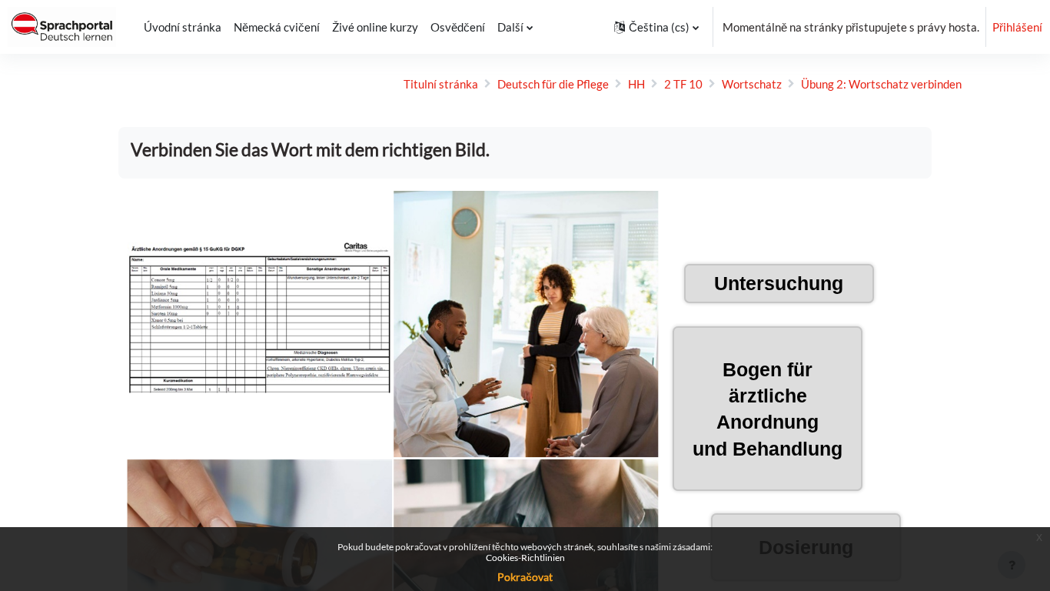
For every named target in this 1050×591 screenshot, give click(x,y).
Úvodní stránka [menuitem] (182, 27)
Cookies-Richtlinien (525, 557)
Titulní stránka (441, 84)
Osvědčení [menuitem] (457, 27)
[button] (656, 27)
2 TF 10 (683, 84)
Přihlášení (1017, 27)
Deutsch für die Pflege (553, 84)
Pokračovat (525, 576)
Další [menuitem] (510, 27)
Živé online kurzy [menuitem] (375, 27)
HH (636, 84)
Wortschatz (752, 84)
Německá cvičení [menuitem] (277, 27)
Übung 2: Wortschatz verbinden (881, 84)
